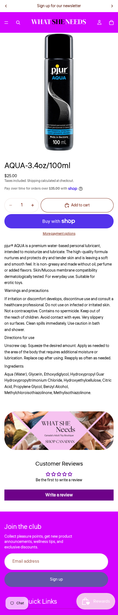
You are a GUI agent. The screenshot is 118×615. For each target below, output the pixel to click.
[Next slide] (112, 6)
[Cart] (111, 23)
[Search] (18, 23)
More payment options (59, 233)
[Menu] (6, 22)
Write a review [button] (59, 495)
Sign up (56, 579)
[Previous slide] (6, 6)
